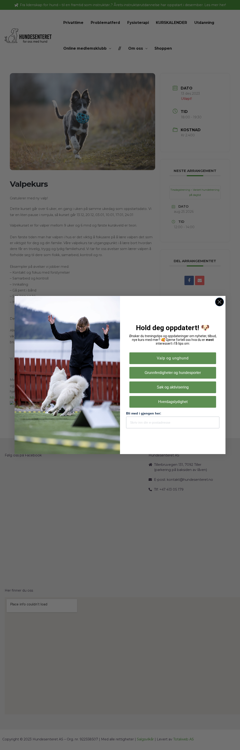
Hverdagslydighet (173, 402)
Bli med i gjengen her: (143, 413)
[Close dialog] (219, 302)
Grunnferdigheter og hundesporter (173, 373)
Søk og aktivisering (173, 387)
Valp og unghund (173, 358)
